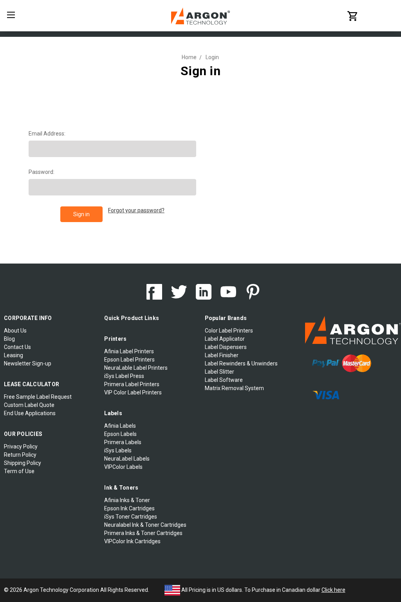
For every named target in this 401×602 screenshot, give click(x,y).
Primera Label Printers (131, 384)
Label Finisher (221, 355)
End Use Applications (30, 413)
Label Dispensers (226, 347)
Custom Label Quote (29, 405)
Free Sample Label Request (38, 397)
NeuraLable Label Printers (136, 368)
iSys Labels (118, 450)
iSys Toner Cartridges (130, 516)
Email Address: (47, 133)
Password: (41, 172)
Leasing (13, 355)
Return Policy (20, 455)
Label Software (224, 380)
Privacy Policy (21, 446)
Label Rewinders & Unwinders (241, 363)
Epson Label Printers (129, 359)
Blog (9, 339)
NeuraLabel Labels (127, 459)
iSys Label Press (124, 376)
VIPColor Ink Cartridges (132, 541)
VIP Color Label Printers (133, 392)
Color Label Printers (229, 330)
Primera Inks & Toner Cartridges (143, 533)
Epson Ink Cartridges (129, 508)
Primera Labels (122, 442)
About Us (15, 330)
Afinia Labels (120, 426)
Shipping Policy (22, 463)
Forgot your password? (136, 210)
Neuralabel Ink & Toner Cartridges (145, 525)
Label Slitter (219, 372)
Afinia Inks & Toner (127, 500)
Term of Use (19, 471)
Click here (333, 590)
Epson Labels (120, 434)
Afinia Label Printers (129, 351)
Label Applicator (225, 339)
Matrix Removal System (234, 388)
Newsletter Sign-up (27, 363)
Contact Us (17, 347)
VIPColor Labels (123, 467)
